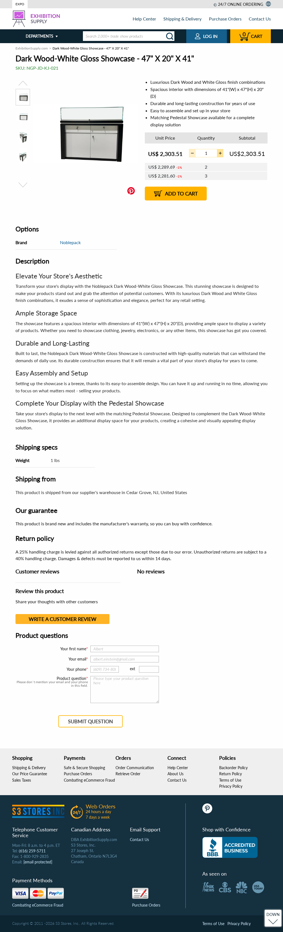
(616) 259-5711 (32, 851)
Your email (77, 659)
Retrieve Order (128, 773)
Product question (71, 678)
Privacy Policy (230, 786)
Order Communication (135, 767)
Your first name (73, 648)
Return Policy (230, 773)
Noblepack (70, 242)
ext (132, 668)
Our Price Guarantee (29, 773)
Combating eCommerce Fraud (89, 780)
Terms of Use (230, 780)
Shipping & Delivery (182, 18)
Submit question (90, 721)
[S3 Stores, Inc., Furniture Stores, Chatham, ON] (230, 847)
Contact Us (260, 18)
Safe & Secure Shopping (84, 767)
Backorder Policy (233, 767)
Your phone (76, 669)
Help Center (144, 18)
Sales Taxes (21, 780)
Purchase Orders (225, 18)
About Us (175, 773)
